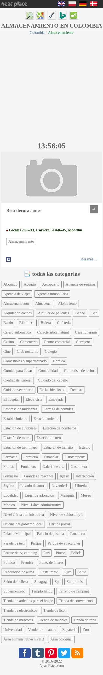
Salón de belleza (15, 582)
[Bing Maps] (62, 15)
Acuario (30, 284)
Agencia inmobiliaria (52, 294)
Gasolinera (79, 466)
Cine (7, 351)
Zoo (86, 630)
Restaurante (49, 572)
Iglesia (64, 476)
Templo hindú (41, 591)
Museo (86, 495)
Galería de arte (53, 466)
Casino (8, 342)
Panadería (77, 534)
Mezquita (67, 495)
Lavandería (60, 486)
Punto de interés (51, 562)
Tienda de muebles (53, 620)
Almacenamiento (21, 241)
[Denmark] (93, 5)
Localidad (10, 495)
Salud (82, 572)
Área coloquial (61, 639)
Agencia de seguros (80, 284)
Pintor (60, 553)
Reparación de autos (18, 572)
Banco (80, 313)
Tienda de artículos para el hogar (27, 601)
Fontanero (28, 466)
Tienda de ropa (85, 620)
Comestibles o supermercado (25, 361)
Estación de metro (16, 438)
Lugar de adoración (39, 495)
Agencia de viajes (16, 294)
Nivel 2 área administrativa (23, 514)
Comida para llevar (17, 371)
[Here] (51, 15)
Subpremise (75, 582)
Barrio (8, 323)
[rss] (77, 653)
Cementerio (29, 342)
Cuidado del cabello (53, 380)
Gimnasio (10, 476)
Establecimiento (15, 419)
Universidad (12, 630)
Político (9, 562)
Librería (81, 486)
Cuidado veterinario (18, 390)
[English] (61, 5)
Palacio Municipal (17, 534)
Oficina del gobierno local (23, 524)
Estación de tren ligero (20, 447)
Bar (94, 313)
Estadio (84, 447)
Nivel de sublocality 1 (66, 514)
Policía (76, 553)
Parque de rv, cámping (20, 553)
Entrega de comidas (58, 409)
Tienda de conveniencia (76, 601)
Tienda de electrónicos (20, 610)
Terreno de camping (74, 591)
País (46, 553)
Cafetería (64, 323)
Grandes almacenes (38, 476)
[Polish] (72, 5)
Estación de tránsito (58, 447)
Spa (57, 582)
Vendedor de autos (42, 630)
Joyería (8, 486)
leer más (87, 259)
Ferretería (30, 457)
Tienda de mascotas (18, 620)
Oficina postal (59, 524)
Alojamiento (67, 303)
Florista (9, 466)
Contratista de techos (79, 371)
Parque (36, 543)
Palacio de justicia (50, 534)
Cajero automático (17, 332)
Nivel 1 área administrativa (41, 505)
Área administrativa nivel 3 (23, 639)
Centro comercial (57, 342)
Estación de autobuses (20, 428)
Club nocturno (28, 351)
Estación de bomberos (59, 428)
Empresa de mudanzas (20, 409)
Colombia (37, 32)
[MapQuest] (73, 15)
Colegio (51, 351)
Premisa (27, 562)
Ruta (67, 572)
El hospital (11, 399)
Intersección (85, 476)
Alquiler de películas (53, 313)
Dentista (76, 390)
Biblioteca (26, 323)
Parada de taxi (14, 543)
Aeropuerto (50, 284)
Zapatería (69, 630)
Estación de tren (49, 438)
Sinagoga (41, 582)
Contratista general (17, 380)
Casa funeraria (86, 332)
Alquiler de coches (17, 313)
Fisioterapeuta (75, 457)
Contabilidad (48, 371)
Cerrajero (83, 342)
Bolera (46, 323)
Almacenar (43, 303)
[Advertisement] (51, 87)
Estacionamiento (46, 419)
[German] (82, 5)
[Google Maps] (40, 15)
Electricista (34, 399)
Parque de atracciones (64, 543)
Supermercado (14, 591)
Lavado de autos (32, 486)
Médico (9, 505)
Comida (59, 361)
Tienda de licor (54, 610)
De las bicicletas (52, 390)
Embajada (55, 399)
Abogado (10, 284)
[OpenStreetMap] (29, 15)
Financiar (51, 457)
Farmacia (10, 457)
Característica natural (53, 332)
